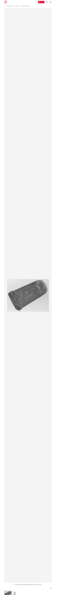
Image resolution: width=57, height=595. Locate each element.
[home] (4, 6)
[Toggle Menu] (50, 2)
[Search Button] (47, 2)
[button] (50, 588)
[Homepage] (5, 2)
